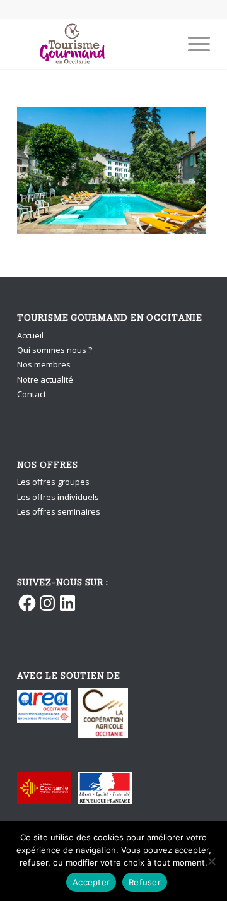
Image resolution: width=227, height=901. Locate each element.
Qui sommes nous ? (54, 349)
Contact (31, 394)
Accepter (91, 882)
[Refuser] (211, 861)
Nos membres (44, 364)
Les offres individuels (58, 497)
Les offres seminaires (58, 511)
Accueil (30, 335)
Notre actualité (45, 379)
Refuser (145, 882)
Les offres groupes (53, 481)
